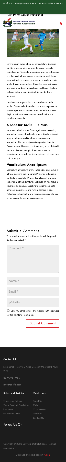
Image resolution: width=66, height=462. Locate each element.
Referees (37, 413)
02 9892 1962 (11, 378)
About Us (37, 401)
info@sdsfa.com (12, 384)
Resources (8, 409)
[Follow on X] (26, 9)
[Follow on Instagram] (39, 9)
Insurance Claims (11, 413)
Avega (47, 454)
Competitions (39, 409)
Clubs (35, 405)
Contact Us (38, 418)
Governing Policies (12, 401)
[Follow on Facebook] (33, 9)
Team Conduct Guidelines (16, 405)
